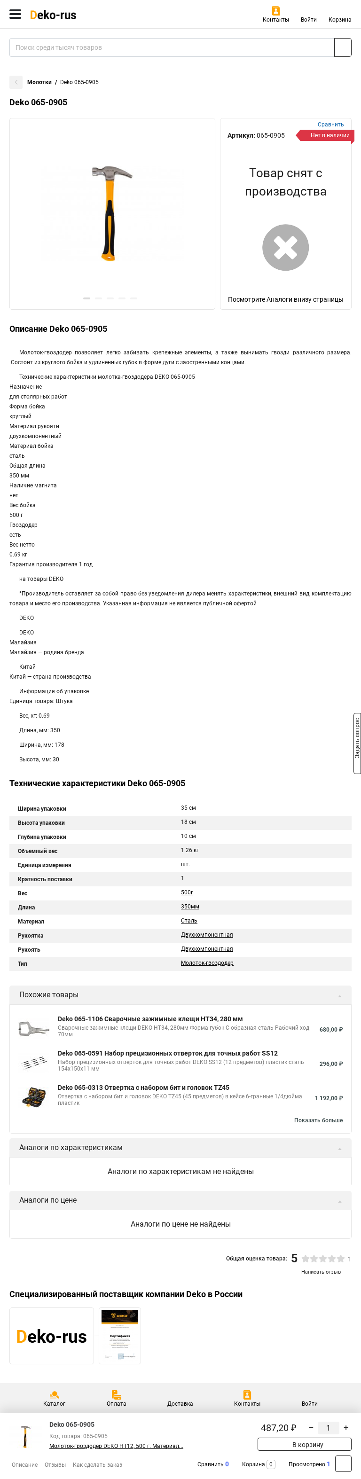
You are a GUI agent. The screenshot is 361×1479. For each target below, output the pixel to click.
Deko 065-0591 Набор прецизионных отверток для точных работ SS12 (168, 1053)
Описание (25, 1465)
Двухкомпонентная (207, 934)
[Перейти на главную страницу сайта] (70, 14)
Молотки (39, 82)
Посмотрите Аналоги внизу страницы (286, 299)
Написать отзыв (321, 1272)
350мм (190, 906)
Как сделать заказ (97, 1465)
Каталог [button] (54, 1404)
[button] (86, 298)
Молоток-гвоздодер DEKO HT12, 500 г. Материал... (116, 1446)
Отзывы (55, 1465)
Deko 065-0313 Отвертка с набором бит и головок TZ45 (143, 1087)
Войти (309, 19)
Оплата (116, 1404)
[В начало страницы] (343, 1464)
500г (187, 892)
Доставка (180, 1404)
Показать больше (318, 1120)
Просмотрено (307, 1464)
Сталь (189, 920)
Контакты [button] (276, 19)
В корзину (307, 1444)
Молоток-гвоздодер (207, 963)
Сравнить (210, 1464)
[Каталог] (15, 14)
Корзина (340, 19)
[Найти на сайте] (343, 47)
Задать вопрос (357, 738)
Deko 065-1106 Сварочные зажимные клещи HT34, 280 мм (150, 1019)
